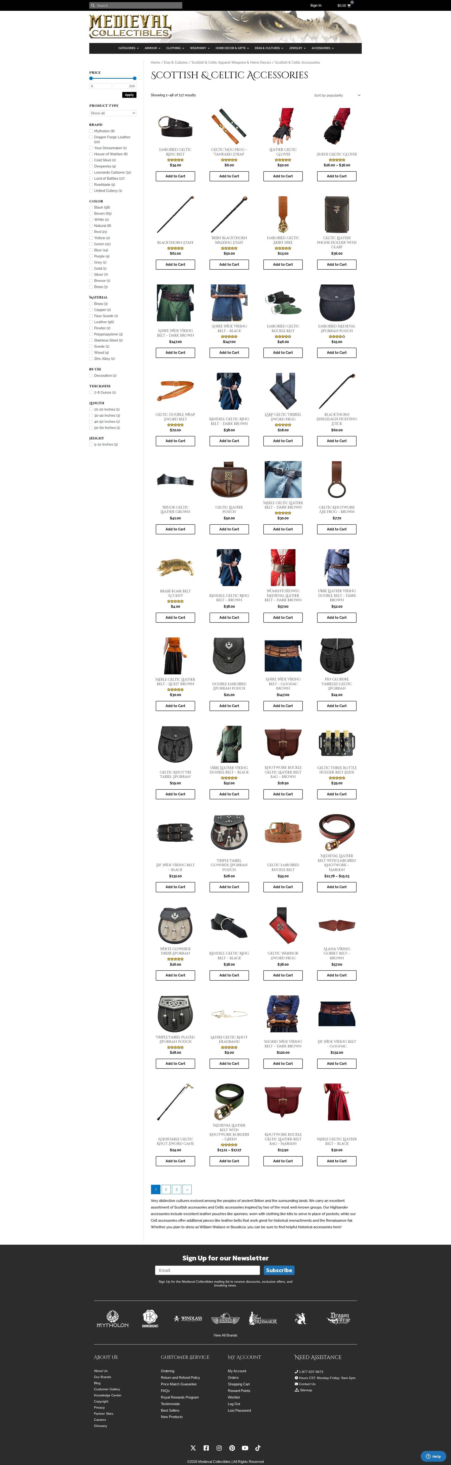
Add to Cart (175, 176)
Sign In (316, 5)
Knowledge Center (107, 1395)
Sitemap (306, 1390)
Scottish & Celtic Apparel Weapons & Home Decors (231, 62)
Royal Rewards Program (180, 1397)
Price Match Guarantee (179, 1384)
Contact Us (307, 1384)
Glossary (100, 1426)
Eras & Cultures (176, 62)
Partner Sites (103, 1413)
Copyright (101, 1401)
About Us (101, 1371)
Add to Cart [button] (175, 264)
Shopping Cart (239, 1384)
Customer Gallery (107, 1389)
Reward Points (239, 1391)
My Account (237, 1371)
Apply (129, 94)
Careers (100, 1420)
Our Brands (102, 1377)
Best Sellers (170, 1410)
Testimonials (170, 1404)
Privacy (99, 1407)
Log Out (234, 1404)
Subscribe (279, 1270)
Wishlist (234, 1397)
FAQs (165, 1391)
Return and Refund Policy (180, 1378)
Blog (97, 1383)
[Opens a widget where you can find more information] (433, 1457)
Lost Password (239, 1410)
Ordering (167, 1371)
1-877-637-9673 (311, 1372)
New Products (172, 1417)
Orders (233, 1378)
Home (155, 62)
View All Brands (225, 1335)
